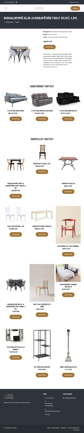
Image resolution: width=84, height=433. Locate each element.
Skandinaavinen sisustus (52, 411)
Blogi (48, 414)
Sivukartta (76, 430)
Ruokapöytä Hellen (68, 183)
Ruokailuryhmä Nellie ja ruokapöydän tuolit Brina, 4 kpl (15, 306)
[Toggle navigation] (6, 8)
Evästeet (63, 428)
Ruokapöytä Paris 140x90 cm (42, 226)
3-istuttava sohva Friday (15, 111)
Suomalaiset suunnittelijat (49, 405)
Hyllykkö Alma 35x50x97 (42, 367)
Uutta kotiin (50, 398)
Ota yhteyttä (55, 428)
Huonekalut (9, 22)
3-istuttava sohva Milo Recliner (42, 111)
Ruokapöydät (63, 32)
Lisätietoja (49, 47)
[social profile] (16, 2)
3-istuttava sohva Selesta (68, 111)
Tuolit (17, 22)
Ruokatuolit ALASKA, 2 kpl (42, 164)
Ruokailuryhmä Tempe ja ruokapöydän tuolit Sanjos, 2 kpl (16, 185)
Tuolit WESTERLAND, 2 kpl (15, 226)
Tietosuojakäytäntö (73, 428)
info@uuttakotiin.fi (74, 2)
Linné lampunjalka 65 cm (68, 367)
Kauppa (75, 8)
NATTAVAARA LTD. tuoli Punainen (68, 246)
